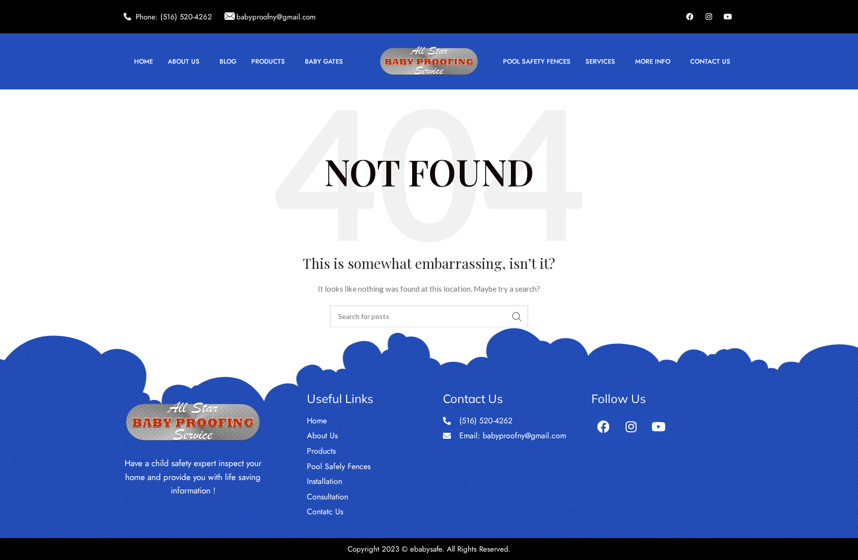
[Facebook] (690, 16)
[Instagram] (708, 16)
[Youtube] (727, 16)
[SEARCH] (516, 316)
